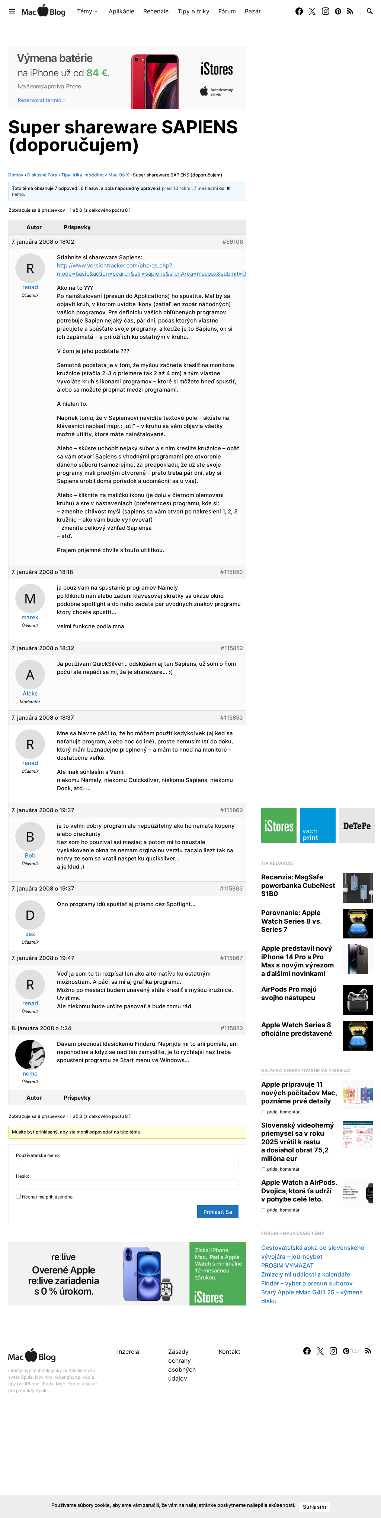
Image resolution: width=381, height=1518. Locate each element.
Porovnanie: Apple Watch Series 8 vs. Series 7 (291, 921)
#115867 (231, 957)
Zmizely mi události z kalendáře (305, 1274)
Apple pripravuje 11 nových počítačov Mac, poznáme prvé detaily (299, 1092)
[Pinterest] (338, 11)
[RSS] (350, 11)
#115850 (231, 571)
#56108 (232, 241)
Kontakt (229, 1351)
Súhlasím (314, 1507)
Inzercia (128, 1351)
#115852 (232, 648)
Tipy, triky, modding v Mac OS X (95, 175)
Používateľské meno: (38, 1155)
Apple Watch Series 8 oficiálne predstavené (296, 1029)
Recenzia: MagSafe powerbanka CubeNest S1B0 (298, 885)
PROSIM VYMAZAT (287, 1265)
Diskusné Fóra (42, 175)
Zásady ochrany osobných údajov (182, 1365)
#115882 (232, 1028)
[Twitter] (312, 11)
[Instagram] (325, 11)
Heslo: (22, 1176)
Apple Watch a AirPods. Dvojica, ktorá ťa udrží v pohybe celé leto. (299, 1190)
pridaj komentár (283, 1112)
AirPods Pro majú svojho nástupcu (289, 993)
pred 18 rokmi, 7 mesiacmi (190, 188)
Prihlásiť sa (218, 1212)
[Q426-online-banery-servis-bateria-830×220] (127, 77)
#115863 (231, 888)
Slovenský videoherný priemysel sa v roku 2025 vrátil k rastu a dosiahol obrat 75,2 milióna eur (297, 1141)
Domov (15, 175)
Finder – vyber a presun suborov (307, 1283)
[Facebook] (299, 11)
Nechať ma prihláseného (47, 1197)
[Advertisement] (190, 1464)
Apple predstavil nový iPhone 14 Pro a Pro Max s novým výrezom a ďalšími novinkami (297, 960)
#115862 (231, 810)
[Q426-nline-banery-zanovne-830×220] (127, 1273)
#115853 (231, 717)
